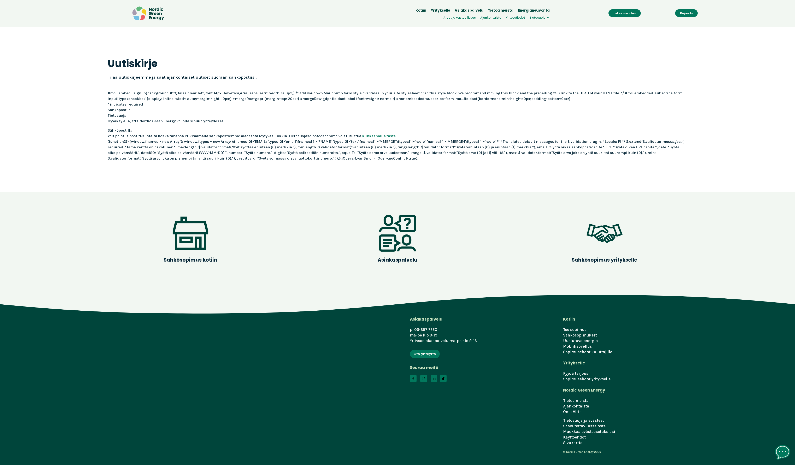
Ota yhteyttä (425, 354)
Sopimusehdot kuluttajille (587, 352)
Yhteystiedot (515, 18)
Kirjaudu (686, 13)
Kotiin (421, 11)
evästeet (596, 420)
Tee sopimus (575, 329)
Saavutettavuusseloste (584, 426)
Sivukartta (573, 442)
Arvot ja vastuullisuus (459, 18)
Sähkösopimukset (580, 335)
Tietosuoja (538, 18)
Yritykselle (440, 11)
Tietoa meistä (500, 11)
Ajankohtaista (490, 18)
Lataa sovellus (624, 13)
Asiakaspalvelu (469, 11)
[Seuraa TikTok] (443, 378)
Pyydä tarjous (575, 373)
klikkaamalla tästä (379, 136)
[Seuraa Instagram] (423, 378)
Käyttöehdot (574, 437)
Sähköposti (119, 110)
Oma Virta (572, 411)
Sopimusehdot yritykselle (587, 379)
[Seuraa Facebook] (413, 378)
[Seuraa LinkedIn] (434, 378)
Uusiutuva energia (580, 340)
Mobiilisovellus (577, 346)
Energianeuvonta (534, 11)
